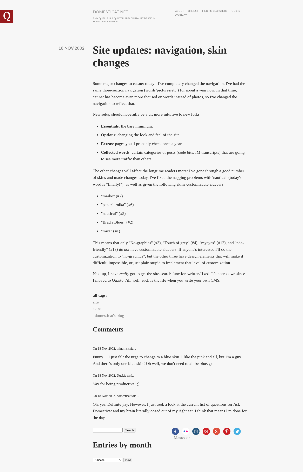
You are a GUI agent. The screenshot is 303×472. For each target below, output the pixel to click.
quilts (235, 11)
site (96, 302)
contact (181, 15)
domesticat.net (110, 12)
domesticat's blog (109, 315)
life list (193, 11)
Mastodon (182, 437)
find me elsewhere (214, 11)
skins (97, 308)
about (179, 11)
